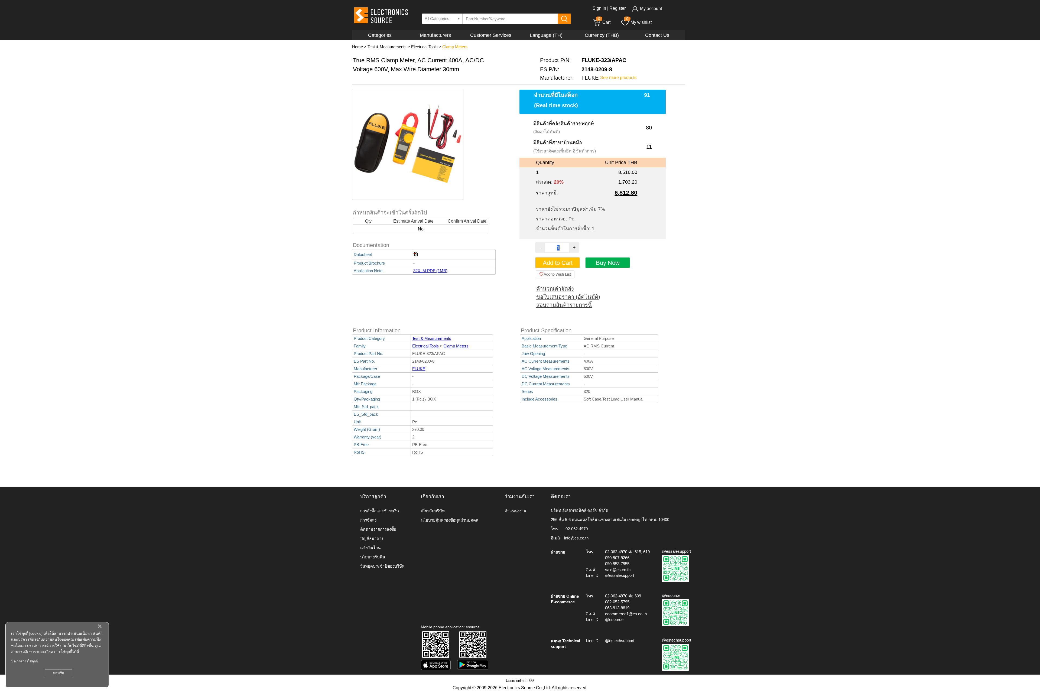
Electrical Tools (424, 46)
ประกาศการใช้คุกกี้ (24, 661)
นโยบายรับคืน (372, 557)
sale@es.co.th (617, 569)
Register (617, 8)
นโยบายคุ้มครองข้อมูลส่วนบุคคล (449, 520)
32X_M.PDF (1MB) (430, 270)
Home (357, 46)
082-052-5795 (617, 602)
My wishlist (641, 22)
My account (651, 8)
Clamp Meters (454, 46)
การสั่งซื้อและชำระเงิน (379, 511)
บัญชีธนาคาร (372, 538)
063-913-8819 (617, 608)
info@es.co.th (576, 538)
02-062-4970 (577, 528)
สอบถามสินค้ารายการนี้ (564, 305)
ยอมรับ (58, 673)
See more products (618, 77)
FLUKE (418, 368)
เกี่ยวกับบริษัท (433, 511)
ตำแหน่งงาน (515, 511)
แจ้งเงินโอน (370, 547)
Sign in (599, 8)
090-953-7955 (617, 563)
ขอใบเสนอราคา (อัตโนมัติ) (568, 297)
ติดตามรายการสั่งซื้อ (378, 529)
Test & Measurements (387, 46)
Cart (604, 22)
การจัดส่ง (368, 520)
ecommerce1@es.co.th (626, 613)
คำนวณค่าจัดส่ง (555, 289)
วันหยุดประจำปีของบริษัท (382, 566)
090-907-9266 (617, 557)
